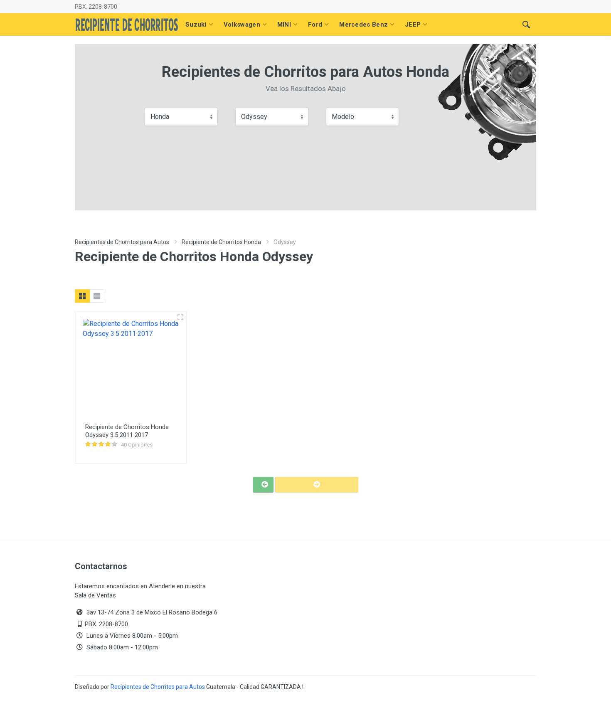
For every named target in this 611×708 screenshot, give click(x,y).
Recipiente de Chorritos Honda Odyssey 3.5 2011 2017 (127, 431)
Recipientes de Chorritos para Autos (122, 242)
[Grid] (82, 296)
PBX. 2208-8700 (96, 7)
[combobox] (181, 117)
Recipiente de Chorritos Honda (221, 242)
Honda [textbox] (159, 117)
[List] (96, 296)
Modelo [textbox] (343, 117)
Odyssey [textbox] (254, 117)
